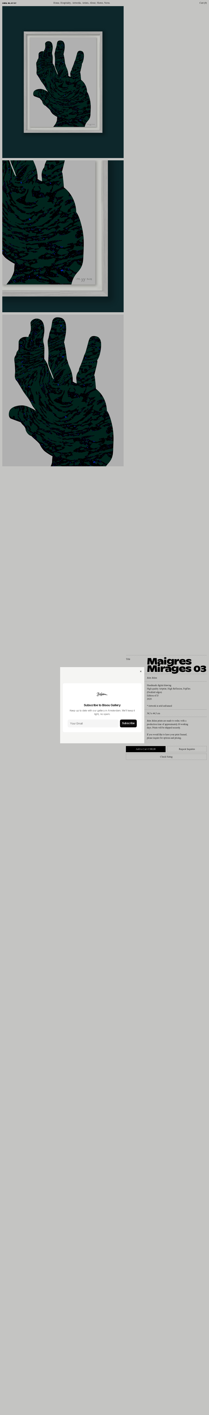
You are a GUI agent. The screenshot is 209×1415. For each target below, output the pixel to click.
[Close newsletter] (141, 671)
